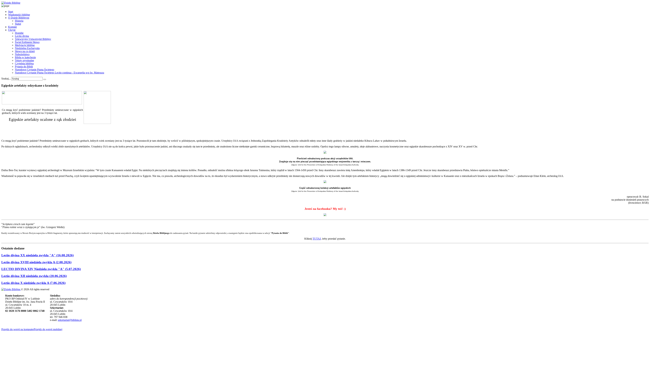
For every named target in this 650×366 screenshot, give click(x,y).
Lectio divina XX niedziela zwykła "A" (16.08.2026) (37, 255)
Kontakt (12, 26)
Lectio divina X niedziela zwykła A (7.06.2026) (33, 283)
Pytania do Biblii (24, 66)
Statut (18, 23)
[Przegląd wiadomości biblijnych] (42, 103)
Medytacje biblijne (25, 45)
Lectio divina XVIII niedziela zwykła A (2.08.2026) (36, 262)
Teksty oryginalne (24, 60)
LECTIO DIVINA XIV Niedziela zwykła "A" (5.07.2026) (41, 269)
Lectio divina (22, 36)
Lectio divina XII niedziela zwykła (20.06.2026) (34, 276)
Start (10, 11)
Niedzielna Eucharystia (27, 48)
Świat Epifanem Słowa (27, 42)
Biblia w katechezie (25, 57)
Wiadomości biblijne (19, 14)
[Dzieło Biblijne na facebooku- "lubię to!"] (325, 215)
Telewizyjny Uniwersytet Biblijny (33, 39)
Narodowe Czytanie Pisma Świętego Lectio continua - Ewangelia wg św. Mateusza (59, 72)
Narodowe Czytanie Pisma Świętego (34, 69)
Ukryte (12, 29)
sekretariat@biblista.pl (70, 320)
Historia (19, 20)
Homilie (19, 33)
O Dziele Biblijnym (18, 17)
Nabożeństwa (22, 54)
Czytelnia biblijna (24, 63)
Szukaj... (6, 78)
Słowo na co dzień (25, 51)
